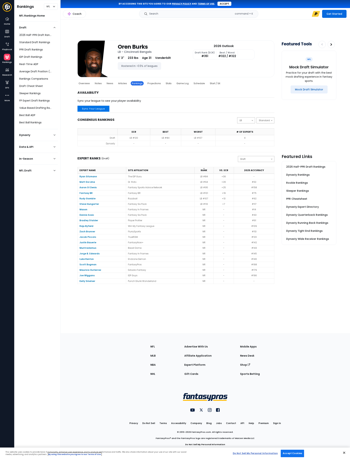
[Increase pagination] (331, 44)
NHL (152, 374)
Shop (244, 365)
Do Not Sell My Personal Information (205, 444)
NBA (153, 365)
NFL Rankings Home (32, 15)
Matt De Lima (87, 181)
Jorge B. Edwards (89, 253)
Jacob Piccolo (87, 237)
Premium (263, 423)
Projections (154, 83)
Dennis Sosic (86, 214)
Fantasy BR (86, 193)
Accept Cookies (292, 453)
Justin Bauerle (87, 242)
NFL (152, 346)
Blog (209, 423)
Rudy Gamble (87, 198)
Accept (224, 3)
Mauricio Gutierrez (90, 270)
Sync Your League (93, 108)
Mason (83, 209)
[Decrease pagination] (322, 44)
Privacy (133, 423)
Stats (169, 83)
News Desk (247, 356)
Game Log (182, 83)
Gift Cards (191, 374)
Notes (98, 83)
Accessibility (178, 423)
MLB (153, 356)
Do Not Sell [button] (148, 423)
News (110, 83)
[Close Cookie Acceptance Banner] (344, 453)
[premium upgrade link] (316, 14)
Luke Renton (86, 259)
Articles (122, 83)
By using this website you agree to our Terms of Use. (74, 454)
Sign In (277, 423)
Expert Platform (194, 365)
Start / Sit (215, 83)
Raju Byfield (86, 226)
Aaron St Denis (88, 187)
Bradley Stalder (88, 220)
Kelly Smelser (87, 281)
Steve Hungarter (89, 204)
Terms (163, 423)
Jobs (219, 423)
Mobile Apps (248, 346)
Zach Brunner (87, 231)
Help (251, 423)
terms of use (206, 3)
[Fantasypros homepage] (7, 9)
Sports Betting (250, 374)
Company (196, 423)
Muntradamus (87, 247)
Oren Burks (133, 47)
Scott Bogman (87, 264)
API (242, 423)
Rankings (137, 83)
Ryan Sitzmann (88, 176)
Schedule (199, 83)
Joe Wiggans (87, 275)
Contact (231, 423)
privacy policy (181, 3)
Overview (84, 83)
